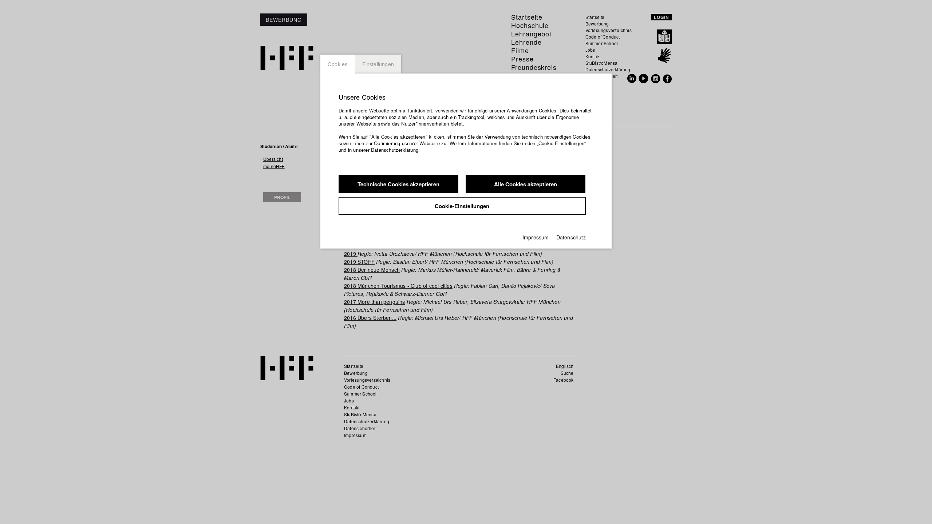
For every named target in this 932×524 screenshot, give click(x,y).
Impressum (535, 237)
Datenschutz (571, 237)
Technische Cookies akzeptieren (398, 184)
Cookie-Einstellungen (462, 206)
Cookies (338, 64)
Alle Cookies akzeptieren (525, 184)
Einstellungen (378, 64)
